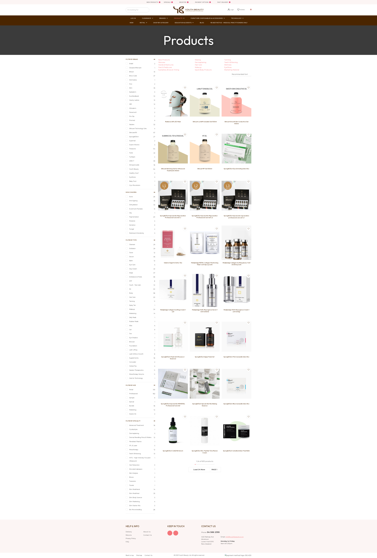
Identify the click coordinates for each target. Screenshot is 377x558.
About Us (146, 532)
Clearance (146, 18)
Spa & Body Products (203, 70)
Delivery (129, 532)
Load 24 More (199, 470)
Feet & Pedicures (165, 67)
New (131, 23)
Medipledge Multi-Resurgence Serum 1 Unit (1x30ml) (204, 311)
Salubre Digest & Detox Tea (173, 263)
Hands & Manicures (165, 65)
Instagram (175, 533)
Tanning (227, 60)
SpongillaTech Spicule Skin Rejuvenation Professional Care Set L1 (173, 217)
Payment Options (202, 2)
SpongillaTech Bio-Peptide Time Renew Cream (205, 452)
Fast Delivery (222, 2)
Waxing (198, 60)
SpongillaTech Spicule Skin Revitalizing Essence (204, 405)
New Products (152, 2)
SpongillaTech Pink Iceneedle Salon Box (236, 357)
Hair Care (198, 65)
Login (231, 10)
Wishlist (242, 9)
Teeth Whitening (231, 62)
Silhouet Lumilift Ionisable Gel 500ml (205, 122)
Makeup (198, 67)
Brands (162, 18)
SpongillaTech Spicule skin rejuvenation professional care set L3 (236, 217)
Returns (129, 535)
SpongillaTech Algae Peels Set (204, 357)
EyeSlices (228, 67)
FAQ (127, 542)
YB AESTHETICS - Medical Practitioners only (228, 23)
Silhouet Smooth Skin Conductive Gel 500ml (236, 123)
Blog (202, 23)
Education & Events (183, 23)
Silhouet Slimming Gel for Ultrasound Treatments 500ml (173, 170)
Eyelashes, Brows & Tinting (168, 70)
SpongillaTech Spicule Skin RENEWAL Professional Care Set (173, 405)
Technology (236, 18)
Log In (133, 18)
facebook (169, 533)
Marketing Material (231, 70)
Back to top (130, 555)
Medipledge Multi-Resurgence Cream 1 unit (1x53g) (236, 311)
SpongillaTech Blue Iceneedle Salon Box (236, 404)
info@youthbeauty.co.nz (234, 537)
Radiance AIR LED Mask (173, 122)
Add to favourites (185, 88)
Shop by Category (160, 23)
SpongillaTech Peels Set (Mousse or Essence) (173, 358)
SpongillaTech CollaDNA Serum (173, 451)
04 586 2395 (213, 532)
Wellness (227, 65)
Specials (167, 2)
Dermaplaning (200, 62)
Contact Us (147, 535)
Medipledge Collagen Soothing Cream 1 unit (173, 311)
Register (182, 2)
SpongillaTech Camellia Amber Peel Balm (236, 451)
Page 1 (214, 470)
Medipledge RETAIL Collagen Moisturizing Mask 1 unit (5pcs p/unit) (204, 264)
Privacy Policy (131, 538)
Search (147, 9)
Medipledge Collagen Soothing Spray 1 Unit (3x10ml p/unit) (236, 264)
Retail (142, 23)
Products (178, 18)
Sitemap (139, 555)
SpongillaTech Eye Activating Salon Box (236, 169)
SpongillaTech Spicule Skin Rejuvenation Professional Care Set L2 (205, 217)
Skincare (161, 62)
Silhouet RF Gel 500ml (204, 169)
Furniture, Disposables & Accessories (207, 18)
